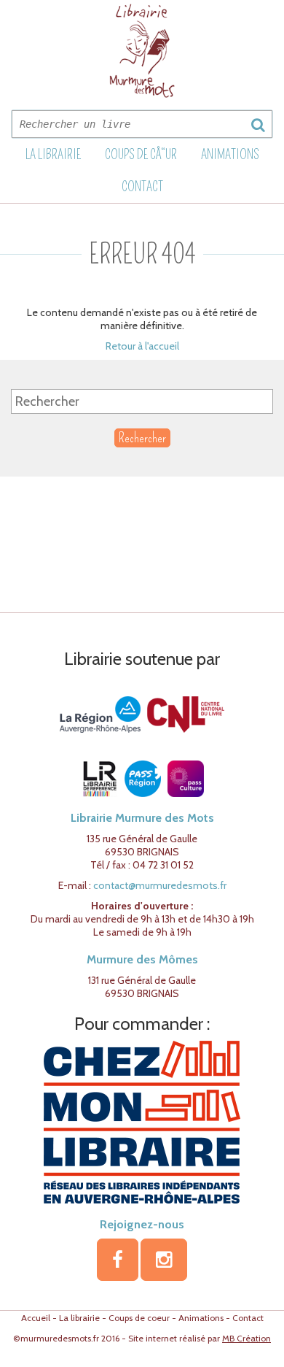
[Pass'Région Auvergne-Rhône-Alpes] (143, 778)
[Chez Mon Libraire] (142, 1121)
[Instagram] (164, 1260)
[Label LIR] (99, 778)
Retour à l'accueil (142, 346)
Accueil (35, 1317)
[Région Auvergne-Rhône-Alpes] (100, 713)
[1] (257, 124)
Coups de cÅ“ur (141, 155)
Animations (230, 155)
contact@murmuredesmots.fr (159, 885)
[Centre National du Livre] (185, 713)
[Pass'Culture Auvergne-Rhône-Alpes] (185, 778)
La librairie (53, 155)
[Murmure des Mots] (142, 50)
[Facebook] (117, 1260)
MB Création (246, 1338)
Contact (142, 187)
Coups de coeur (139, 1317)
